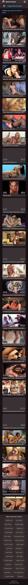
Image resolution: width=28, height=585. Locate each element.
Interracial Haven (19, 540)
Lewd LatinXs (19, 552)
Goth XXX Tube (7, 540)
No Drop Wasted (8, 560)
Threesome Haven (9, 576)
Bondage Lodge (19, 524)
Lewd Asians (19, 548)
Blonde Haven (11, 2)
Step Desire (7, 572)
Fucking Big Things (19, 536)
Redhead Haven (8, 568)
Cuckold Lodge (8, 532)
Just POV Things (8, 544)
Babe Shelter (8, 524)
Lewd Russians (9, 556)
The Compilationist (18, 572)
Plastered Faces (19, 564)
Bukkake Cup (20, 528)
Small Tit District (20, 568)
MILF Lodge (19, 556)
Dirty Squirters (19, 532)
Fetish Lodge (7, 536)
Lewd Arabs (9, 548)
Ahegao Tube (9, 520)
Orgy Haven (8, 564)
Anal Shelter (19, 520)
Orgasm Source (20, 560)
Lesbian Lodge (19, 544)
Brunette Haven (9, 528)
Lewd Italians (9, 552)
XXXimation (20, 576)
